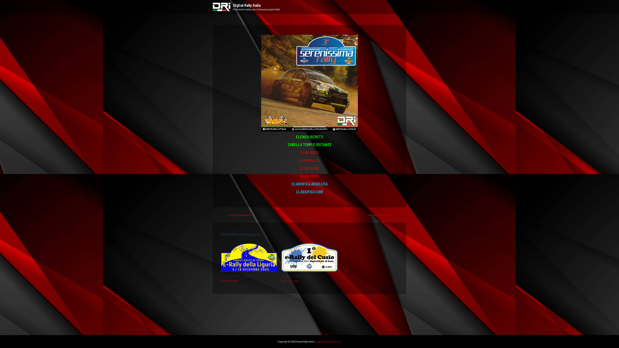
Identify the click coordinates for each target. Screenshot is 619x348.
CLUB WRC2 (309, 152)
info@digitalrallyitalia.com (328, 341)
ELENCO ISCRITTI (309, 137)
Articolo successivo (380, 214)
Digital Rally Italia (247, 5)
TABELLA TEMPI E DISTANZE (309, 144)
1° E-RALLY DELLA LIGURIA (238, 276)
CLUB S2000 (309, 168)
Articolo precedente (239, 214)
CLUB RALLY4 (309, 160)
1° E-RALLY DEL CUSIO (295, 276)
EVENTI (235, 281)
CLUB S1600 (309, 176)
